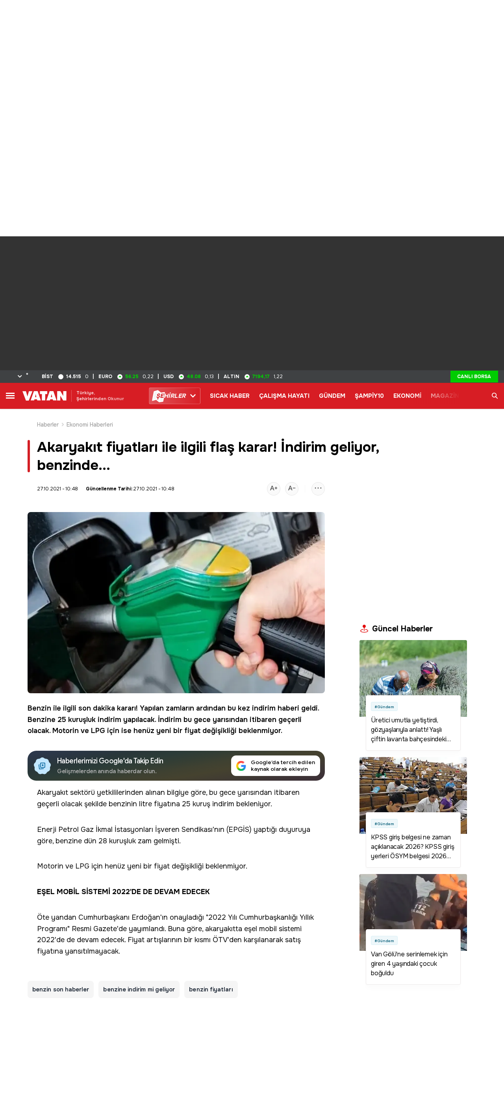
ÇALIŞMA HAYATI (284, 396)
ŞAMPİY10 (369, 396)
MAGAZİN (445, 396)
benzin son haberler (60, 989)
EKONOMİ (407, 396)
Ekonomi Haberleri (90, 424)
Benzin (39, 708)
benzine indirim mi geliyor (139, 989)
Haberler (48, 424)
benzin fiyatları (211, 989)
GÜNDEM (332, 396)
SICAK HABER (230, 396)
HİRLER (170, 396)
